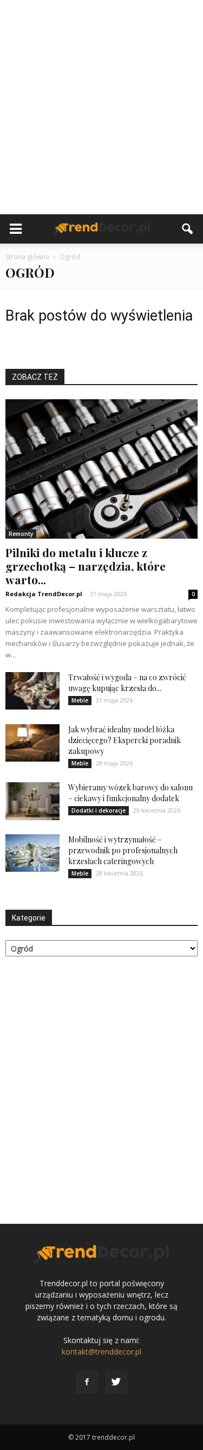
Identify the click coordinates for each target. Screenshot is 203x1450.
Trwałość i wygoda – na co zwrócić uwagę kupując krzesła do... (127, 682)
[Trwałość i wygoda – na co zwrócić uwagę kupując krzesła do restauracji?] (32, 691)
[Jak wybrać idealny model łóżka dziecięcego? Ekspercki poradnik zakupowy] (32, 743)
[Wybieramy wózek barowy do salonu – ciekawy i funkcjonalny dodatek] (32, 801)
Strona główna (27, 256)
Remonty (21, 534)
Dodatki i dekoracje (98, 810)
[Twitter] (116, 1382)
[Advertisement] (101, 107)
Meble (79, 700)
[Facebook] (87, 1382)
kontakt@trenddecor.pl (101, 1351)
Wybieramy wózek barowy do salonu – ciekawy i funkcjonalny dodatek (130, 792)
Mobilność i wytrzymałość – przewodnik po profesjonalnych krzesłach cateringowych (123, 850)
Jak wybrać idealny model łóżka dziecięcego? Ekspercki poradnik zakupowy (124, 740)
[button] (188, 229)
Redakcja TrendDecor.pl (43, 594)
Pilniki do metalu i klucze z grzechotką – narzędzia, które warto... (85, 566)
